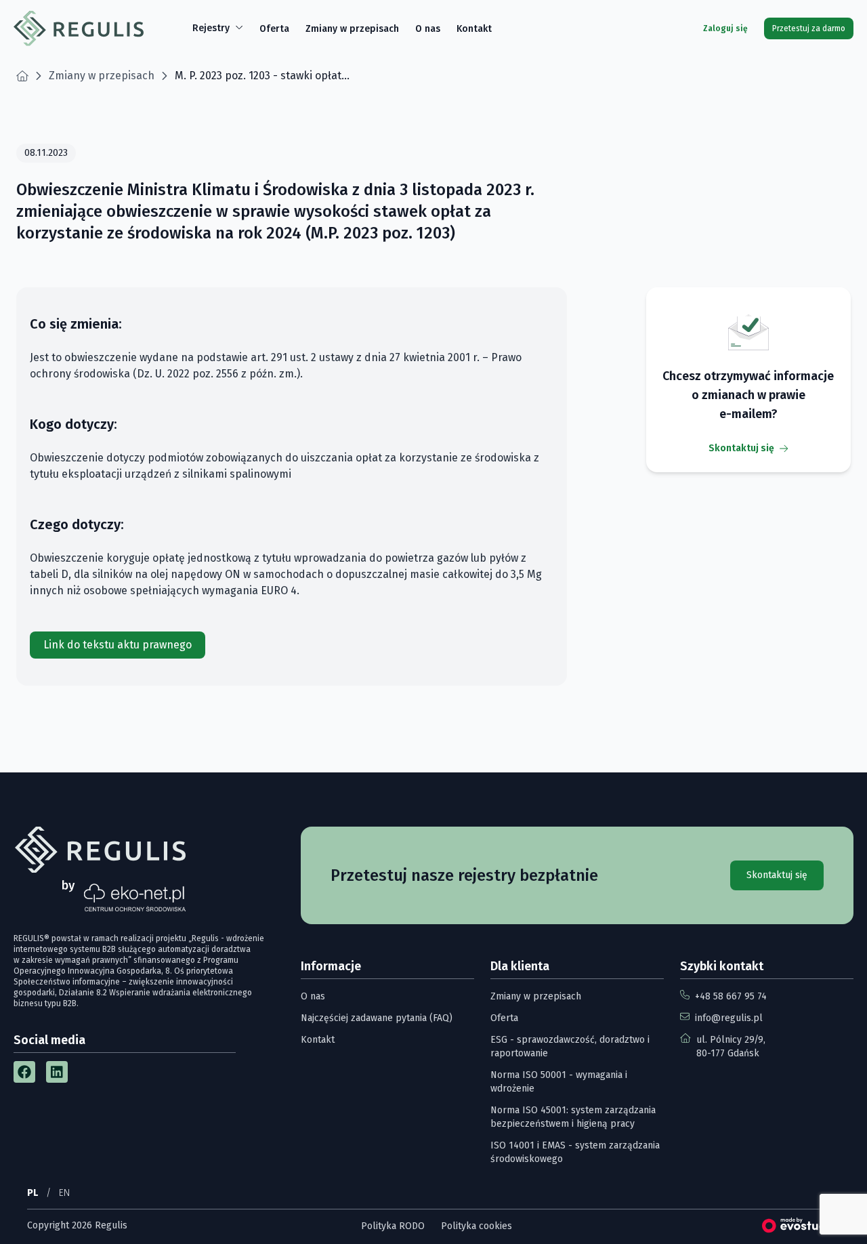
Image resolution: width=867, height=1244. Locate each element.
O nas (427, 29)
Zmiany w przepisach (352, 29)
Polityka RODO (393, 1226)
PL (32, 1193)
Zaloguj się (725, 28)
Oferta (274, 29)
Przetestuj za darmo (808, 28)
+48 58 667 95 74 (731, 996)
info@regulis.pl (729, 1018)
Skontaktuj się (741, 448)
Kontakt (474, 29)
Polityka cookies (476, 1226)
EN (64, 1193)
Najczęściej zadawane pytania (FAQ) (376, 1018)
